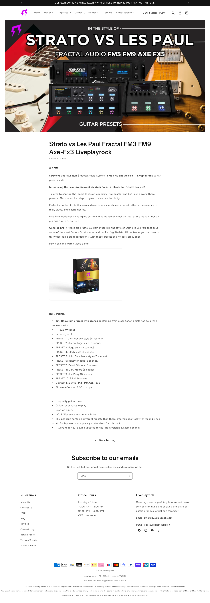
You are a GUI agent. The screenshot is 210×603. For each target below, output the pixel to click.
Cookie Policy (27, 529)
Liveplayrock (108, 571)
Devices (24, 524)
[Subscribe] (129, 476)
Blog (22, 518)
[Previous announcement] (21, 3)
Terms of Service (29, 540)
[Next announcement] (188, 3)
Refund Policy (27, 534)
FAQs (23, 513)
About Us (25, 502)
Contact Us (26, 507)
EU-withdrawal (28, 545)
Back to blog (107, 440)
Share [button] (55, 167)
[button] (49, 13)
